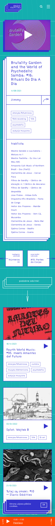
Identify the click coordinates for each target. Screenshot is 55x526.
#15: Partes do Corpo (37, 258)
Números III (14, 258)
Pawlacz (18, 522)
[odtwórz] (45, 346)
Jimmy (16, 100)
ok (43, 505)
